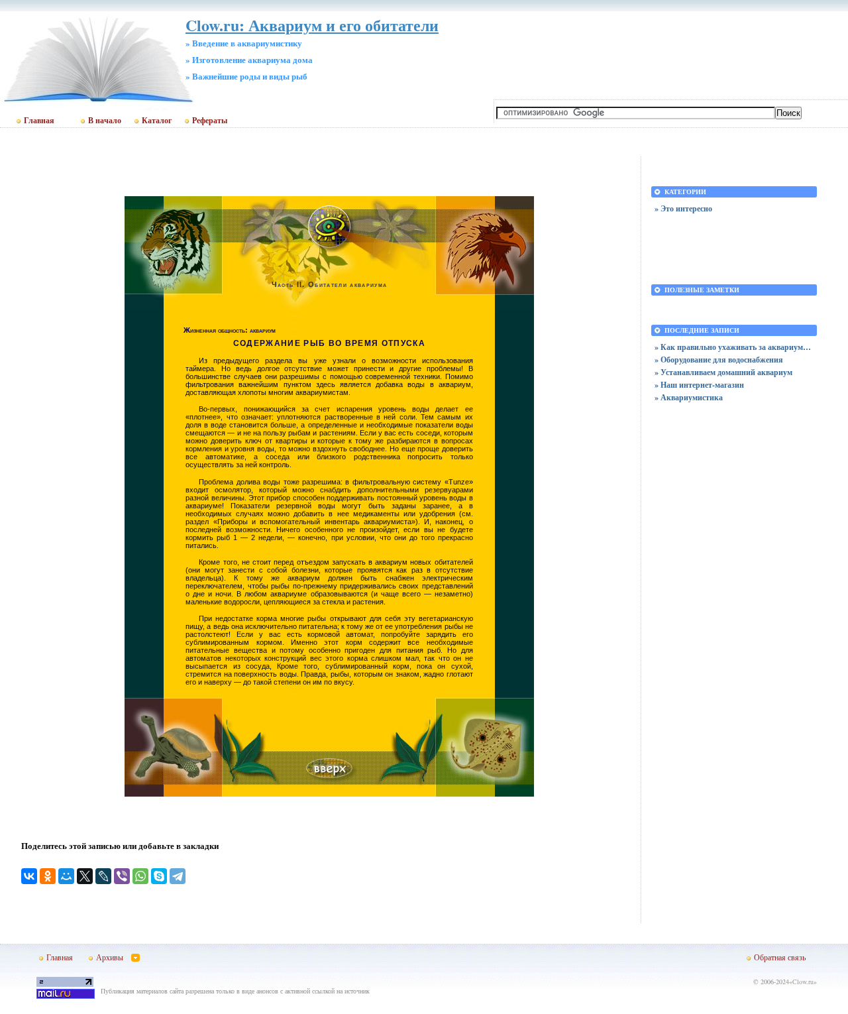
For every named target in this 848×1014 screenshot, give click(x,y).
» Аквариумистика (689, 397)
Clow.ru (803, 981)
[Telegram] (178, 876)
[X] (85, 876)
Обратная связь (780, 957)
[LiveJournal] (103, 876)
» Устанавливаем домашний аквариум (723, 372)
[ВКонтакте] (29, 876)
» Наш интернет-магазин (699, 384)
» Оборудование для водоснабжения (719, 359)
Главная (39, 120)
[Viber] (122, 876)
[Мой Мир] (66, 876)
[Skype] (159, 876)
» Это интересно (683, 208)
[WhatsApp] (140, 876)
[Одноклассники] (48, 876)
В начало (104, 120)
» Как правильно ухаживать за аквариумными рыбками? (734, 347)
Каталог (157, 120)
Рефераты (209, 120)
